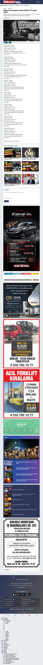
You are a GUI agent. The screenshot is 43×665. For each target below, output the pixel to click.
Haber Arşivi (25, 605)
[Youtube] (22, 591)
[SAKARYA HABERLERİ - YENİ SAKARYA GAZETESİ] (12, 2)
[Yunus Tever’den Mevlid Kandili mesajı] (30, 178)
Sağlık (6, 639)
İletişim (5, 651)
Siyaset (7, 636)
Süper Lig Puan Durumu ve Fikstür (12, 659)
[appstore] (16, 594)
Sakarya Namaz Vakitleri (10, 601)
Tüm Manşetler (25, 603)
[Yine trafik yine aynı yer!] (12, 166)
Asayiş (6, 631)
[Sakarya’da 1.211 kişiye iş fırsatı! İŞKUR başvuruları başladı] (12, 152)
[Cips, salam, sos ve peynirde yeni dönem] (30, 166)
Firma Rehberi (6, 644)
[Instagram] (20, 591)
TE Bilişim (24, 612)
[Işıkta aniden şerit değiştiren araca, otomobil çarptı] (8, 462)
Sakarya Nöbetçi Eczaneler (10, 599)
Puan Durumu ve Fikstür (9, 603)
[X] (19, 591)
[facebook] (8, 615)
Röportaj (5, 646)
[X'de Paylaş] (6, 42)
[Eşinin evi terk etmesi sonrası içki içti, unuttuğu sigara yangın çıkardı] (8, 480)
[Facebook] (17, 591)
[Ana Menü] (38, 2)
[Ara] (37, 2)
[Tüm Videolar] (38, 437)
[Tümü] (38, 569)
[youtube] (29, 615)
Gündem (7, 632)
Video (5, 642)
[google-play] (26, 594)
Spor (6, 638)
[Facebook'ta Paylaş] (4, 42)
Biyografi (6, 647)
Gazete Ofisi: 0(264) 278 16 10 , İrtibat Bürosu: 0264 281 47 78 (22, 585)
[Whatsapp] (24, 591)
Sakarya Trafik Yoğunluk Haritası (28, 601)
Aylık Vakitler (7, 433)
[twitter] (15, 615)
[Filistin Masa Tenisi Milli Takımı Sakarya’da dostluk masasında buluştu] (12, 178)
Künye (17, 5)
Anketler (5, 648)
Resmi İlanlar (4, 5)
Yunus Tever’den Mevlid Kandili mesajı (29, 184)
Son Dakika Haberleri (8, 605)
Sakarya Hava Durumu (27, 599)
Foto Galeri (6, 640)
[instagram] (22, 615)
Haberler (5, 8)
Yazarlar (12, 5)
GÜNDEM (9, 8)
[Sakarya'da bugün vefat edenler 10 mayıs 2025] (21, 30)
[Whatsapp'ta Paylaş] (8, 42)
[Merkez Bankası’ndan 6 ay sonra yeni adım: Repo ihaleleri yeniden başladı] (30, 152)
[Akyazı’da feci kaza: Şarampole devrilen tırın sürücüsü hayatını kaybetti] (8, 468)
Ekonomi (7, 635)
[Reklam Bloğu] (21, 238)
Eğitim (6, 634)
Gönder (6, 201)
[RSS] (26, 591)
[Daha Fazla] (10, 42)
